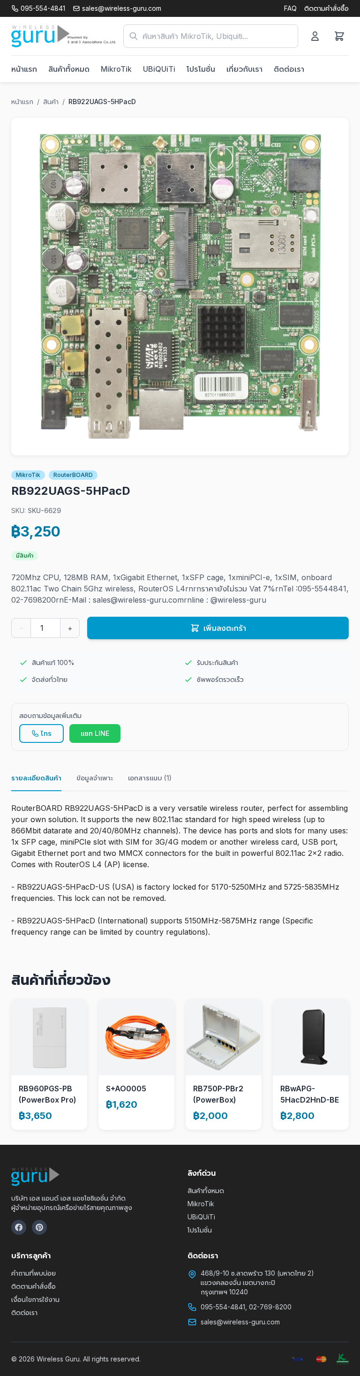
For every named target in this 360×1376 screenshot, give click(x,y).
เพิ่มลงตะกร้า (224, 628)
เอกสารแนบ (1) (150, 778)
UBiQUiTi (159, 69)
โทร (46, 733)
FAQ (290, 8)
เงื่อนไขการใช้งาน (35, 1299)
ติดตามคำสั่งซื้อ (326, 8)
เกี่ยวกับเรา (244, 69)
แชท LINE (95, 733)
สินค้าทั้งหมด (69, 69)
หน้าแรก (24, 69)
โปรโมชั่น (201, 69)
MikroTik (116, 69)
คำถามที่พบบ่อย (33, 1273)
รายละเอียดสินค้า (36, 778)
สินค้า (51, 102)
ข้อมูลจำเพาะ (94, 778)
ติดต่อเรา (289, 69)
